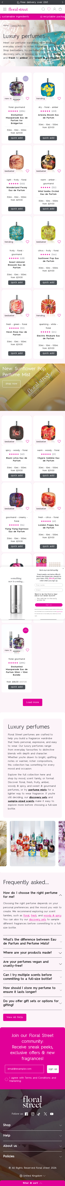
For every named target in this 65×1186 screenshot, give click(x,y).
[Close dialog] (63, 569)
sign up (49, 605)
